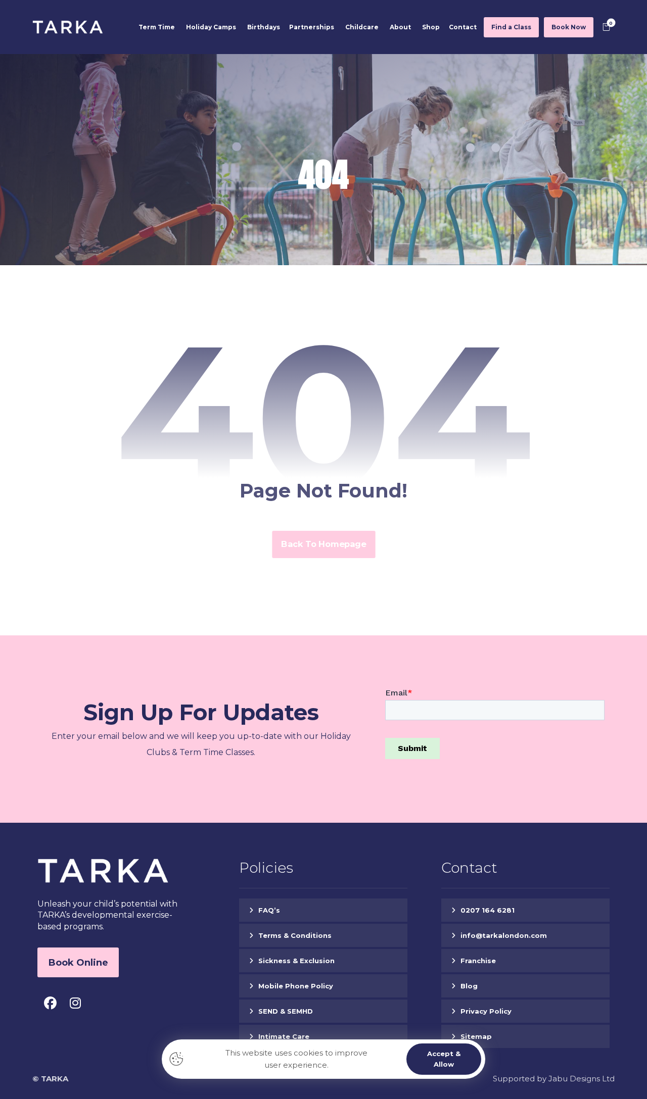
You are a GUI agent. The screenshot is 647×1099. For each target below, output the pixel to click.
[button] (606, 27)
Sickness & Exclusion (296, 961)
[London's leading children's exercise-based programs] (67, 27)
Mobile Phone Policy (295, 986)
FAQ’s (269, 910)
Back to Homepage (323, 544)
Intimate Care (283, 1036)
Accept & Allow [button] (443, 1059)
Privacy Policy (486, 1011)
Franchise (478, 961)
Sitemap (476, 1036)
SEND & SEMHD (285, 1011)
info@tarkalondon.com (503, 935)
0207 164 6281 (487, 910)
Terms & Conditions (295, 935)
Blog (469, 986)
